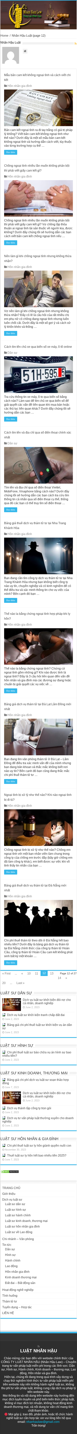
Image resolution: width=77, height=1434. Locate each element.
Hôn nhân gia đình (19, 85)
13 (51, 973)
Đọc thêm (10, 152)
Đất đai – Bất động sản (20, 1283)
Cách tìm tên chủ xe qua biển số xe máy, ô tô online (38, 346)
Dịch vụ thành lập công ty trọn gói (29, 1108)
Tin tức (6, 1244)
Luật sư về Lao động (18, 1232)
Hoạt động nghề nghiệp (17, 1289)
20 (4, 983)
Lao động (11, 1266)
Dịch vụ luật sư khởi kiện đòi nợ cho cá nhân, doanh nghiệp (47, 1001)
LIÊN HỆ (8, 1313)
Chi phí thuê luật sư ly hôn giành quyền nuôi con (39, 1145)
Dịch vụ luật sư (12, 1199)
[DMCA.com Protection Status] (9, 1171)
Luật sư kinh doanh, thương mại (26, 1220)
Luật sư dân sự (15, 1204)
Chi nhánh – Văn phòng (18, 1239)
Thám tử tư (9, 1301)
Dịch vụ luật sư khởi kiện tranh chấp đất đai (36, 1015)
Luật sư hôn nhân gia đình (22, 1226)
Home (4, 35)
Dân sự (12, 352)
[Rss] (38, 1346)
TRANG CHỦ (11, 1188)
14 (59, 978)
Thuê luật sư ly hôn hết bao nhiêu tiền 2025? (36, 1155)
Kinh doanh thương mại (21, 1277)
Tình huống (9, 1295)
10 (29, 973)
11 (36, 973)
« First (6, 973)
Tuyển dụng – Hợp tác (17, 1307)
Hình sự (10, 1254)
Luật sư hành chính (18, 1215)
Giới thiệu (8, 1193)
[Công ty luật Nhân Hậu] (38, 15)
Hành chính (12, 1260)
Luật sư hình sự (15, 1209)
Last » (20, 983)
